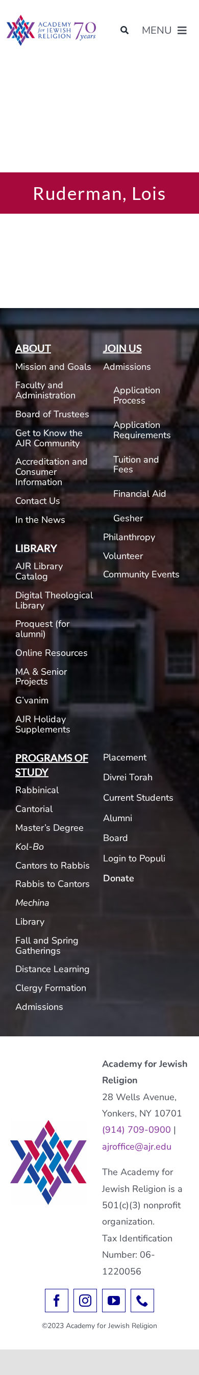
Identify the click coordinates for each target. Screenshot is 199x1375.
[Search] (124, 30)
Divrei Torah (128, 777)
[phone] (142, 1300)
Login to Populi (134, 858)
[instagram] (85, 1300)
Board (115, 838)
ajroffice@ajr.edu (136, 1146)
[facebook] (56, 1300)
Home (16, 73)
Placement (124, 757)
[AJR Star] (48, 1124)
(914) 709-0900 (136, 1130)
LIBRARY (36, 548)
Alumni (117, 818)
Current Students (138, 798)
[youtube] (114, 1300)
